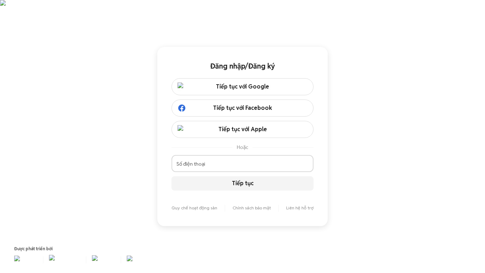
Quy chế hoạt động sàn (194, 207)
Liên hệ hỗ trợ (300, 207)
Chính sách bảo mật (252, 207)
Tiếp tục (243, 183)
